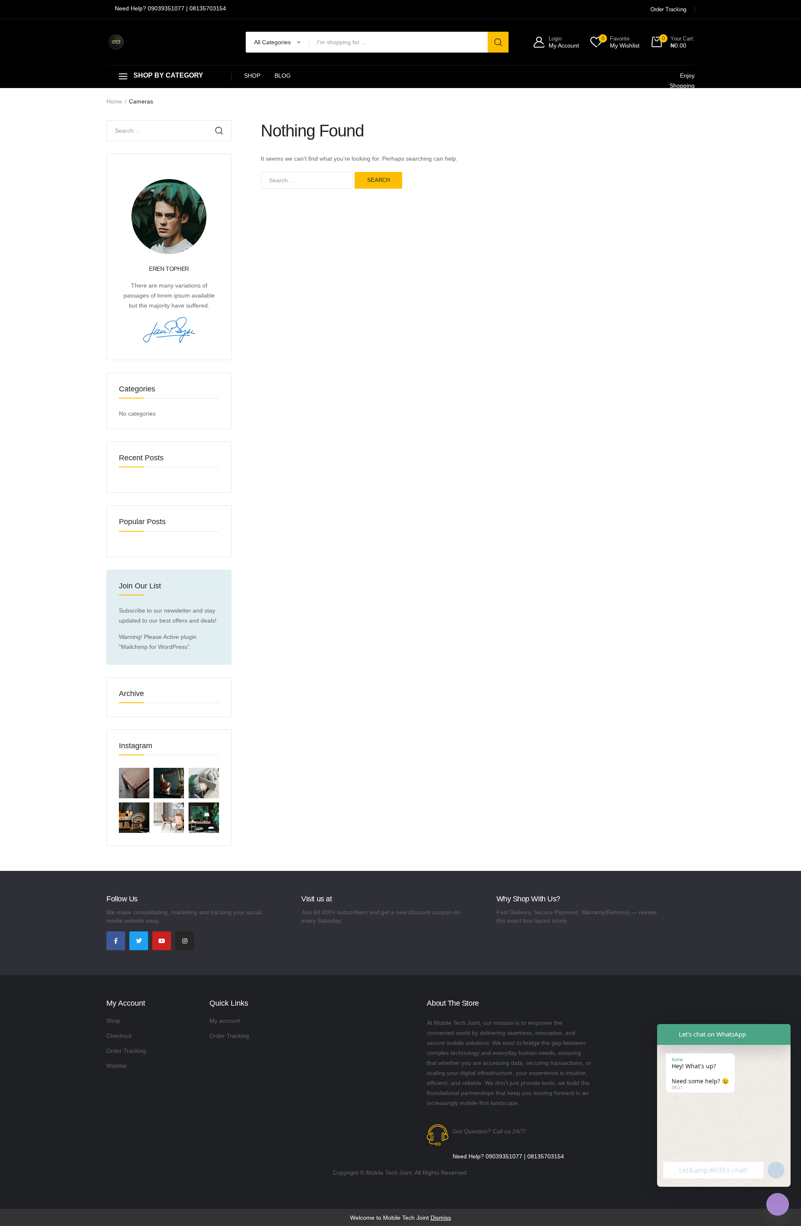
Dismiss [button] (441, 1217)
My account (224, 1020)
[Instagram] (184, 940)
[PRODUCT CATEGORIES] (169, 76)
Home (114, 101)
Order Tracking (126, 1050)
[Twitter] (138, 940)
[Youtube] (161, 940)
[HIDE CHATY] (777, 1204)
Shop (252, 75)
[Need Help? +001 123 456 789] (170, 9)
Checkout (118, 1035)
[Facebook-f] (115, 940)
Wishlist (116, 1065)
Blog (283, 75)
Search (378, 180)
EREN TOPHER (169, 268)
